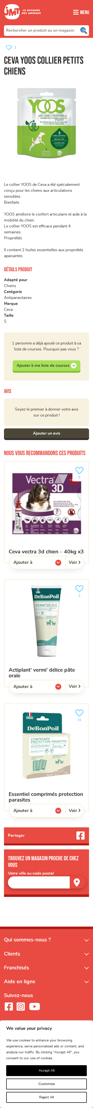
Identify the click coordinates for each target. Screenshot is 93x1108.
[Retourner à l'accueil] (22, 22)
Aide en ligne (19, 981)
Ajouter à (33, 563)
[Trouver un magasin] (77, 882)
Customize (46, 1084)
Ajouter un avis (46, 433)
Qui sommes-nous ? (27, 939)
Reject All (46, 1097)
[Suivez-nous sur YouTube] (34, 1006)
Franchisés (16, 967)
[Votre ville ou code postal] (46, 882)
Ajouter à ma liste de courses (43, 366)
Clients (12, 954)
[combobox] (46, 30)
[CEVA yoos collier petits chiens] (46, 123)
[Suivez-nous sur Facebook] (8, 1006)
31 (81, 718)
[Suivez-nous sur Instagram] (20, 1006)
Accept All (47, 1070)
